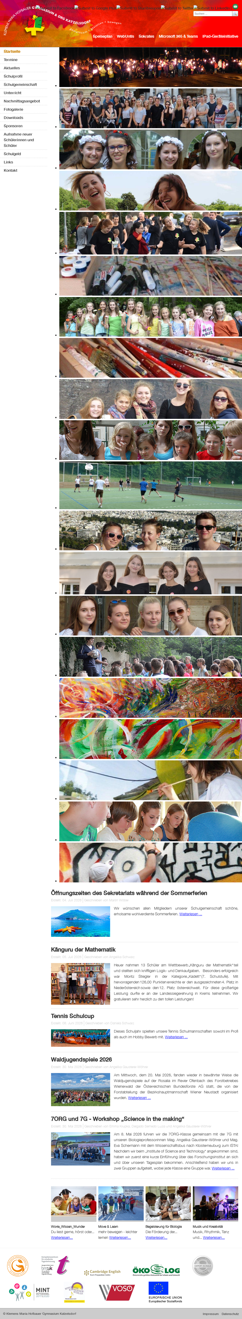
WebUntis (125, 36)
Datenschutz (230, 1314)
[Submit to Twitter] (177, 8)
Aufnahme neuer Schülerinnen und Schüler (19, 140)
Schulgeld (12, 153)
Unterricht (12, 92)
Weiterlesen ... (190, 914)
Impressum (211, 1314)
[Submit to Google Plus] (95, 8)
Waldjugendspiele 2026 (81, 1059)
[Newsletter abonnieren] (235, 8)
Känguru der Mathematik (83, 949)
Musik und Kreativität (208, 1226)
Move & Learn (108, 1226)
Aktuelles (12, 68)
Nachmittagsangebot (22, 101)
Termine (10, 59)
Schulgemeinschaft (20, 84)
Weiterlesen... (62, 1237)
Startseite (12, 51)
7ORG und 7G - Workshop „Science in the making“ (117, 1118)
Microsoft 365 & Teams (178, 36)
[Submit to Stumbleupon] (139, 8)
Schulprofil (13, 76)
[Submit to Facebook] (55, 8)
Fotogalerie (13, 109)
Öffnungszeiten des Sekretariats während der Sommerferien (129, 893)
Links (8, 162)
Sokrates (146, 36)
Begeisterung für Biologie (164, 1226)
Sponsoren (13, 125)
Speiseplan (102, 36)
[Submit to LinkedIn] (212, 8)
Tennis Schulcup (72, 1015)
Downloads (13, 117)
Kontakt (10, 170)
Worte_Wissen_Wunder (68, 1226)
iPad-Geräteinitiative (220, 36)
